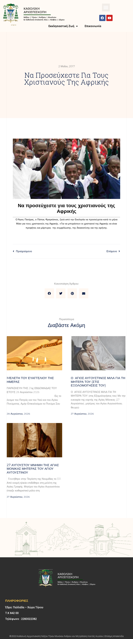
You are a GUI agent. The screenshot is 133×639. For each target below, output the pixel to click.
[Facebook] (102, 18)
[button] (106, 7)
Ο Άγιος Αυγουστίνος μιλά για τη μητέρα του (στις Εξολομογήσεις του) (98, 381)
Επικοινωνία (93, 26)
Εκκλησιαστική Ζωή (61, 26)
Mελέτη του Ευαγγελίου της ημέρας (30, 380)
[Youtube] (109, 18)
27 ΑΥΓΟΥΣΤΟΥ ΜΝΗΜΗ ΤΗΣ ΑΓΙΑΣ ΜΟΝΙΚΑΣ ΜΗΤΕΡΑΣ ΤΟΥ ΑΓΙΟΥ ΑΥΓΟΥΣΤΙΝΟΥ (33, 468)
